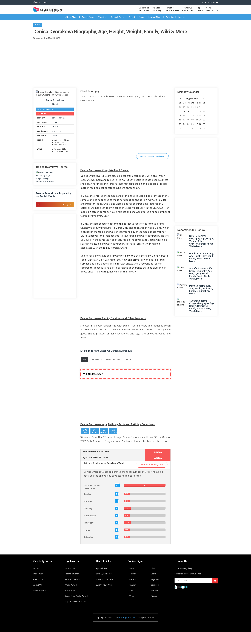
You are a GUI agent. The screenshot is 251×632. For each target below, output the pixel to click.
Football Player (155, 17)
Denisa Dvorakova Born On (95, 451)
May (55, 118)
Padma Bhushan (72, 573)
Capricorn (155, 584)
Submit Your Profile (104, 584)
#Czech (38, 24)
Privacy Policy (39, 590)
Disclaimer (38, 573)
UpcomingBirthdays (144, 9)
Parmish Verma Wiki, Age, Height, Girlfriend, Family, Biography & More (201, 289)
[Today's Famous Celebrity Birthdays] (48, 9)
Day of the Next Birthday (95, 457)
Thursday (88, 522)
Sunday (65, 118)
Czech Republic (57, 127)
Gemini (54, 136)
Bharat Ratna (70, 590)
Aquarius (155, 590)
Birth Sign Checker (104, 573)
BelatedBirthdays (157, 9)
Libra (153, 568)
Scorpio (154, 573)
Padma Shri (70, 568)
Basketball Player (136, 17)
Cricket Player (71, 17)
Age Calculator (102, 568)
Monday (88, 501)
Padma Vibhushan (73, 579)
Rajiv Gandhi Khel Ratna (75, 601)
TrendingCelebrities (187, 9)
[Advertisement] (111, 63)
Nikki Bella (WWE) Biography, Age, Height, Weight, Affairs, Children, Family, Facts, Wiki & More (201, 241)
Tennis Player (88, 17)
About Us (37, 584)
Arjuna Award (71, 584)
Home (36, 568)
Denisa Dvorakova (54, 100)
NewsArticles (210, 9)
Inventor (182, 17)
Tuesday (88, 508)
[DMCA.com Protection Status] (181, 586)
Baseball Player (117, 17)
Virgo (131, 596)
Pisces (154, 596)
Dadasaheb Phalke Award (76, 596)
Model (55, 104)
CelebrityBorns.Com (127, 617)
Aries (131, 568)
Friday (87, 530)
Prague (54, 122)
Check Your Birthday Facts (151, 464)
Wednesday (90, 515)
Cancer (132, 584)
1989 (60, 118)
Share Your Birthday (105, 579)
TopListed (199, 9)
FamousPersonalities (172, 9)
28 (53, 118)
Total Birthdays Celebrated (92, 487)
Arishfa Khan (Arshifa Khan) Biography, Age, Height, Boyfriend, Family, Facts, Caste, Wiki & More (200, 273)
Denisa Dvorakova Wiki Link (152, 156)
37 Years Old (56, 131)
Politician (170, 17)
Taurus (132, 573)
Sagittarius (156, 579)
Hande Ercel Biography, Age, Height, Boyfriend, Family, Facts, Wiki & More (201, 257)
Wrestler (102, 17)
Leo (131, 590)
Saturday (88, 537)
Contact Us (38, 579)
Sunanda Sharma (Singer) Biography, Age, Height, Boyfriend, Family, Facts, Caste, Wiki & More (202, 305)
